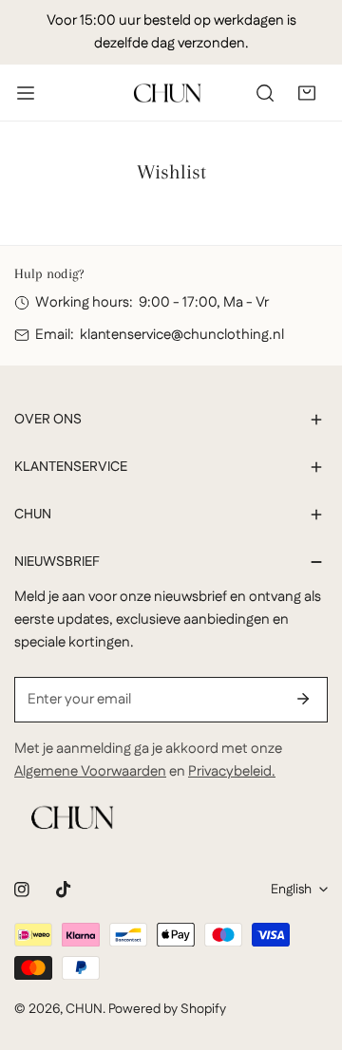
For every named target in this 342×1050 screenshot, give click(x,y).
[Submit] (303, 699)
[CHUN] (167, 93)
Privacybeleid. (232, 771)
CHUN (84, 1009)
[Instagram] (22, 889)
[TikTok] (64, 889)
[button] (307, 93)
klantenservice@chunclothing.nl (182, 335)
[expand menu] (25, 93)
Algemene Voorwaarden (90, 771)
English (291, 889)
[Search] (265, 93)
